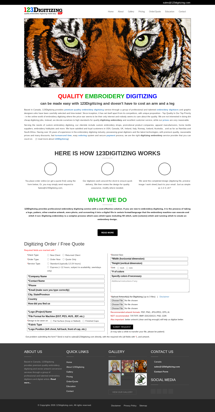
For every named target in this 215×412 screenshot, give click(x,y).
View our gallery (122, 392)
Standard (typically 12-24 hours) (65, 263)
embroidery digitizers (168, 109)
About (121, 12)
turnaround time (63, 135)
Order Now (55, 259)
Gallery (131, 12)
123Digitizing (61, 139)
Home (110, 12)
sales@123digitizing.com (176, 2)
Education (169, 12)
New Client (55, 255)
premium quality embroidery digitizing (84, 109)
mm (131, 268)
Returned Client (72, 255)
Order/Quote (155, 12)
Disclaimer (164, 296)
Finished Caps (92, 321)
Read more (107, 232)
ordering (82, 135)
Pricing (142, 12)
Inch (122, 268)
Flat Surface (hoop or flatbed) (66, 321)
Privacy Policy (130, 405)
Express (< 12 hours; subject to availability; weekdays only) (74, 269)
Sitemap (143, 405)
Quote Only (71, 259)
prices (166, 120)
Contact (182, 12)
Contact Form (161, 371)
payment (110, 135)
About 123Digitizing (75, 367)
